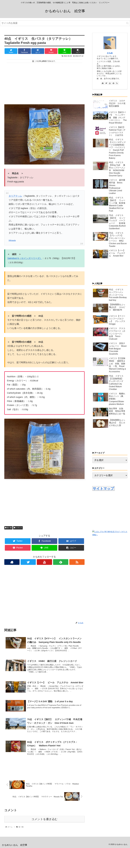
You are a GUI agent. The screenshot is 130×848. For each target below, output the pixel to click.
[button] (127, 23)
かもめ (110, 53)
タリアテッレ (15, 196)
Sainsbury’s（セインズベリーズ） (24, 258)
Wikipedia (12, 240)
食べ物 (9, 528)
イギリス (19, 528)
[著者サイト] (12, 562)
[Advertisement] (44, 82)
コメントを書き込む (44, 819)
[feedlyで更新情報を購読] (60, 562)
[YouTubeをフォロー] (44, 562)
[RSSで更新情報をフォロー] (77, 562)
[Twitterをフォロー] (28, 562)
